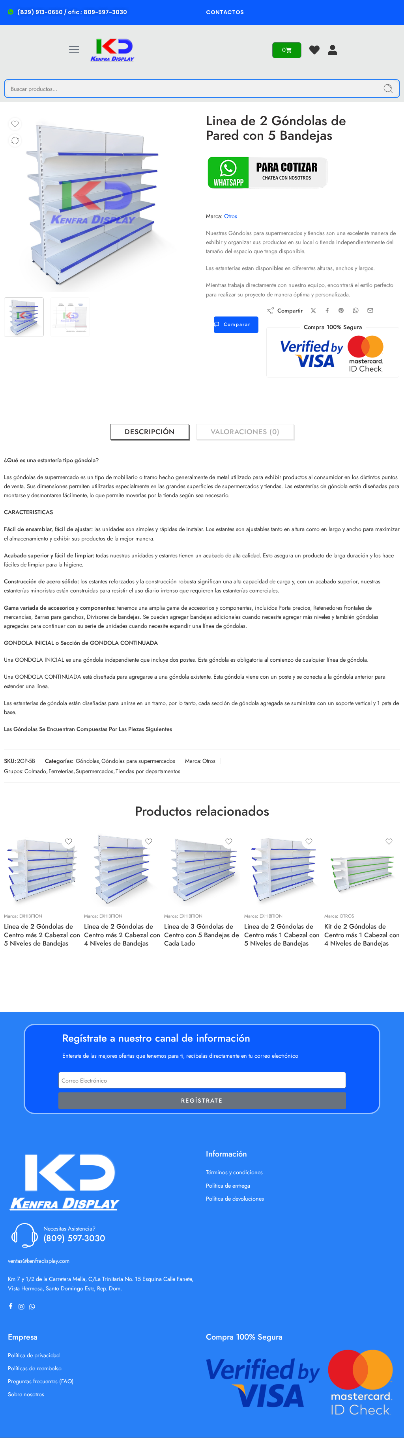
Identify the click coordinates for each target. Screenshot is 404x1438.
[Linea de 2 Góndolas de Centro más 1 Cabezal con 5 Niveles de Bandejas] (282, 869)
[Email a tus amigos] (370, 310)
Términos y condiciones (234, 1172)
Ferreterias (61, 771)
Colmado (35, 771)
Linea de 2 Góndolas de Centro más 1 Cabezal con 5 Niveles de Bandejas (282, 935)
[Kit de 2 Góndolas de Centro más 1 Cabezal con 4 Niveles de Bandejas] (362, 869)
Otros (230, 216)
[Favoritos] (15, 124)
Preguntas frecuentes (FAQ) (41, 1381)
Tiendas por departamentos (148, 771)
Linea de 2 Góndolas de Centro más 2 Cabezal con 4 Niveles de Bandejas (122, 935)
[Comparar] (15, 140)
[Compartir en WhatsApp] (355, 310)
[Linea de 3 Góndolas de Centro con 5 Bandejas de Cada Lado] (202, 869)
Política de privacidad (34, 1355)
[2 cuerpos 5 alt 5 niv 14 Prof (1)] (93, 203)
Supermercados (94, 771)
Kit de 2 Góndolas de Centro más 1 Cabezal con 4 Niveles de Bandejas (362, 935)
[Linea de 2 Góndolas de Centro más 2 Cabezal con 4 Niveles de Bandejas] (122, 869)
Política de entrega (228, 1185)
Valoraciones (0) (245, 432)
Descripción (150, 432)
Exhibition (30, 916)
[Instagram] (23, 1307)
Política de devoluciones (235, 1198)
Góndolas (87, 761)
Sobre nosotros (26, 1394)
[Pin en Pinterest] (341, 310)
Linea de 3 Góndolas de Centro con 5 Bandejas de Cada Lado (201, 935)
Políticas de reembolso (35, 1368)
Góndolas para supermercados (138, 761)
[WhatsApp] (33, 1307)
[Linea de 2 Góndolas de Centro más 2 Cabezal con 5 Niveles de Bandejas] (42, 869)
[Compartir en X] (313, 311)
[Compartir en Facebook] (327, 310)
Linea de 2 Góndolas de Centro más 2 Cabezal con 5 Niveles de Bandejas (42, 935)
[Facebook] (12, 1307)
